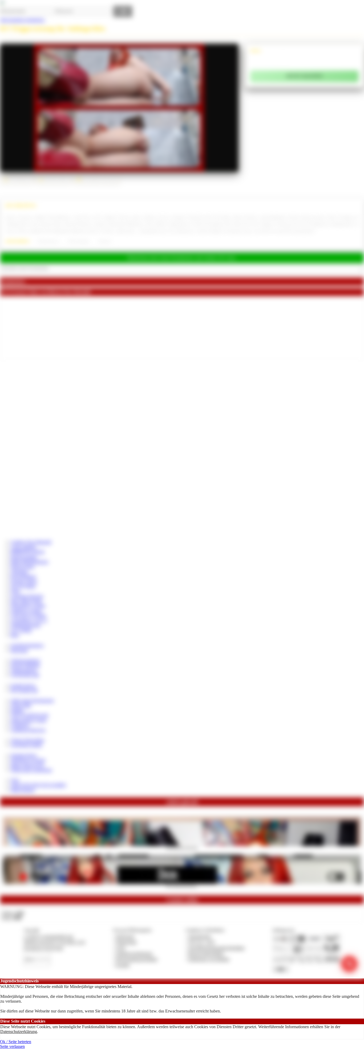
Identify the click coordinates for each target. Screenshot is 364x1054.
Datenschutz (126, 942)
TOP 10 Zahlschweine (29, 715)
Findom (17, 710)
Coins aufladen (23, 547)
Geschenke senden (26, 745)
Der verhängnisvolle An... (182, 885)
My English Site (24, 690)
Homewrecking (24, 557)
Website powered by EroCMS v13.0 (54, 942)
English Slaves (23, 685)
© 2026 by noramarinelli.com (48, 936)
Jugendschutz (199, 936)
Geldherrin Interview (28, 730)
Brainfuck (105, 241)
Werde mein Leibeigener (31, 770)
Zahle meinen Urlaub (28, 720)
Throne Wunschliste (27, 740)
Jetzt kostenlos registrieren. (22, 20)
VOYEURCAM (25, 675)
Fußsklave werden (26, 610)
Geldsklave (20, 725)
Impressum (125, 936)
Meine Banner (23, 790)
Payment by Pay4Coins (43, 948)
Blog (15, 635)
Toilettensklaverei (48, 241)
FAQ (15, 780)
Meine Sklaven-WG (28, 765)
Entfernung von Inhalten (208, 959)
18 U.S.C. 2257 (201, 942)
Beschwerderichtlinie (206, 953)
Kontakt (123, 965)
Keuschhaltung (23, 576)
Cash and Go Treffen (28, 615)
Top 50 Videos (23, 586)
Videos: (13, 913)
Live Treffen (21, 630)
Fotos (15, 591)
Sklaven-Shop (22, 566)
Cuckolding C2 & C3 (29, 620)
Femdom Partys (24, 755)
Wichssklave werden (28, 605)
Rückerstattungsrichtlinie (136, 959)
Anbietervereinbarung (134, 953)
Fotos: (12, 917)
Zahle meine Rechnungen (32, 700)
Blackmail (19, 650)
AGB (120, 948)
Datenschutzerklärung (18, 1031)
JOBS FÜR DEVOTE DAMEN (38, 785)
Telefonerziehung (25, 660)
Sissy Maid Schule (26, 601)
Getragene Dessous (27, 596)
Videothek (19, 571)
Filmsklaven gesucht (28, 760)
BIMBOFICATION (28, 552)
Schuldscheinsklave (27, 645)
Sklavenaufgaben (79, 241)
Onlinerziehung (24, 670)
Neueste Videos (24, 581)
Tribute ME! (21, 705)
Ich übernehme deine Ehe (182, 847)
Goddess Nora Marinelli (31, 542)
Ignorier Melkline (25, 665)
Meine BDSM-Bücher (29, 561)
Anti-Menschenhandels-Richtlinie (216, 948)
